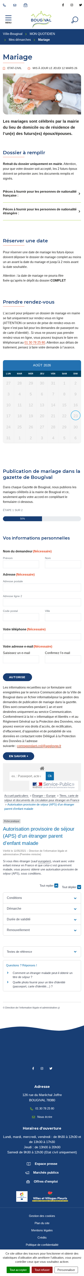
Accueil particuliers (16, 795)
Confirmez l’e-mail (57, 653)
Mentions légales (42, 1230)
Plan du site (42, 1223)
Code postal (10, 610)
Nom (48, 558)
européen (44, 861)
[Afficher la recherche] (75, 19)
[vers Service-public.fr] (53, 785)
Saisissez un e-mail (16, 653)
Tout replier (47, 885)
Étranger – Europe (44, 795)
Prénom (8, 558)
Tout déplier (69, 887)
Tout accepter (18, 1270)
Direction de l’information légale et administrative (31, 1007)
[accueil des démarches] (42, 768)
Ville (47, 610)
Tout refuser (42, 1270)
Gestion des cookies (42, 1216)
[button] (42, 898)
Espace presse (46, 1164)
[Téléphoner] (5, 5)
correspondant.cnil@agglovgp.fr (39, 746)
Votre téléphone (24, 629)
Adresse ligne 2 (12, 596)
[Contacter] (15, 5)
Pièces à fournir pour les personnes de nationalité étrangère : (40, 211)
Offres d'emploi (46, 1181)
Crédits (42, 1237)
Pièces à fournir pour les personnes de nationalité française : (40, 193)
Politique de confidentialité (42, 1244)
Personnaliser (66, 1270)
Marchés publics (46, 1172)
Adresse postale (13, 581)
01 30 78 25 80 (34, 342)
